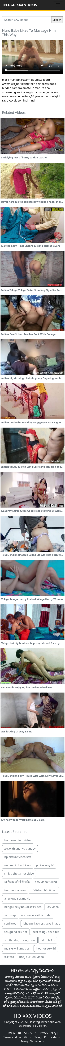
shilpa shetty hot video (19, 873)
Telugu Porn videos (47, 1037)
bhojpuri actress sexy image (41, 923)
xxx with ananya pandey (20, 848)
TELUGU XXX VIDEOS (19, 4)
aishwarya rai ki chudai (36, 915)
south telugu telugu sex (19, 940)
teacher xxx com (15, 890)
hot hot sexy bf (46, 948)
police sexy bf (45, 865)
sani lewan (11, 923)
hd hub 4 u (48, 940)
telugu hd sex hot (15, 932)
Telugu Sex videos (32, 1041)
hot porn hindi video (17, 840)
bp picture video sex (17, 857)
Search (57, 20)
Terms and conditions (17, 1037)
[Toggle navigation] (58, 4)
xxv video (53, 907)
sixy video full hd (46, 882)
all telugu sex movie (17, 898)
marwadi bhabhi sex (17, 865)
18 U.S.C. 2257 (27, 1033)
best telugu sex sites (45, 932)
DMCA (11, 1033)
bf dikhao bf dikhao (44, 890)
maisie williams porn (17, 948)
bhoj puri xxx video (31, 957)
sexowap (10, 915)
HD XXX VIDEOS (33, 1015)
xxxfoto (9, 957)
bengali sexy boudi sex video (23, 907)
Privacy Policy (47, 1033)
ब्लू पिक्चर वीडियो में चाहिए (17, 882)
